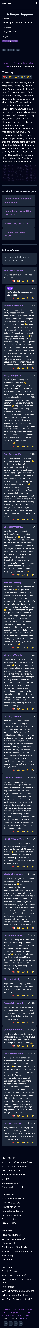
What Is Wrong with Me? (14, 1275)
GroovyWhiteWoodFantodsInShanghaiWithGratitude (14, 1003)
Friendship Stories (10, 41)
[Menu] (35, 3)
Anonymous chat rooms (13, 1174)
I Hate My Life (9, 1223)
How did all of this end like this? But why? (18, 213)
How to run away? (11, 1207)
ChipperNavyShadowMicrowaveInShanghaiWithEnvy (14, 1123)
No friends (7, 1230)
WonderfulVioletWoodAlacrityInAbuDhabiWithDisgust (14, 655)
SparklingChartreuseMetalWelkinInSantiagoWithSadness (14, 527)
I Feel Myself (8, 1158)
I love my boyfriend (11, 1235)
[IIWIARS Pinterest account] (21, 1323)
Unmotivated (8, 1243)
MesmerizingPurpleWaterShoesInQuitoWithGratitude (14, 582)
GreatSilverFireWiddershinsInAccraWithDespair (14, 1053)
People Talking (9, 1271)
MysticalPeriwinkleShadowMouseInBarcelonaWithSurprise (14, 874)
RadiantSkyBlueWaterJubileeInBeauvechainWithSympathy (14, 839)
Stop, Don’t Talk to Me (13, 1187)
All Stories (15, 63)
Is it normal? (8, 1194)
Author (10, 288)
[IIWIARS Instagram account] (16, 1323)
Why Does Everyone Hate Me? (17, 1299)
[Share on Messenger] (13, 50)
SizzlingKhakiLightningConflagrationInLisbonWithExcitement (14, 979)
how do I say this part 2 (16, 223)
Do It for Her (8, 1259)
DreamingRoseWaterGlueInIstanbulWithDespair (17, 22)
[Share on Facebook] (9, 50)
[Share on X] (4, 50)
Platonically (7, 1255)
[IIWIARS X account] (11, 1323)
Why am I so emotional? (13, 1239)
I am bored (7, 1267)
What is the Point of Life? (14, 1166)
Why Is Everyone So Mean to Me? (18, 1291)
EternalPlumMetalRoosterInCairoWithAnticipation (14, 305)
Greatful (6, 1179)
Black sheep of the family (14, 1247)
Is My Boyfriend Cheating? (15, 1295)
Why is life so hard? (11, 1202)
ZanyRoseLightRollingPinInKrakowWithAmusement (14, 454)
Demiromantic (9, 1219)
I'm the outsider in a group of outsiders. (18, 200)
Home (5, 63)
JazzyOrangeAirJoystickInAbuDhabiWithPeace (14, 375)
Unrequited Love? (11, 1183)
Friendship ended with (13, 1211)
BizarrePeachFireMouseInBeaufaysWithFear (14, 270)
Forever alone (9, 1287)
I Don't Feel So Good (12, 1170)
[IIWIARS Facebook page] (6, 1323)
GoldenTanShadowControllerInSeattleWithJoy (14, 935)
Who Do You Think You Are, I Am (18, 1251)
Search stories (23, 1315)
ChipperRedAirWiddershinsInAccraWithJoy (14, 1029)
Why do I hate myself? (13, 1198)
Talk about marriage (12, 1215)
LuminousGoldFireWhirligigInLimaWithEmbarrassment (14, 777)
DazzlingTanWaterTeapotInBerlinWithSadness (14, 716)
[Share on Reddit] (18, 50)
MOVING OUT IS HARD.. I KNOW (17, 234)
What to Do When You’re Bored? (18, 1162)
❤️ (5, 77)
